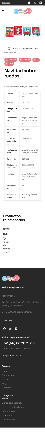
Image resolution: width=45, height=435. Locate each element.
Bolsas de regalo (21, 87)
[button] (10, 60)
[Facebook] (29, 2)
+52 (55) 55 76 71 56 (18, 343)
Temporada (33, 87)
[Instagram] (34, 2)
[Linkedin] (40, 2)
